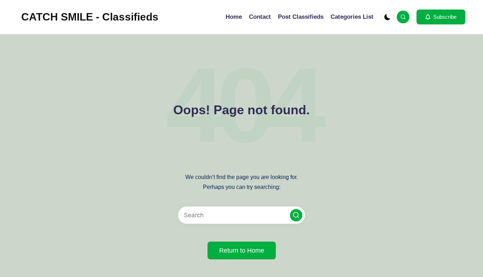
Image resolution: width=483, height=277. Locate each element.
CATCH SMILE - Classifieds (89, 17)
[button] (441, 17)
